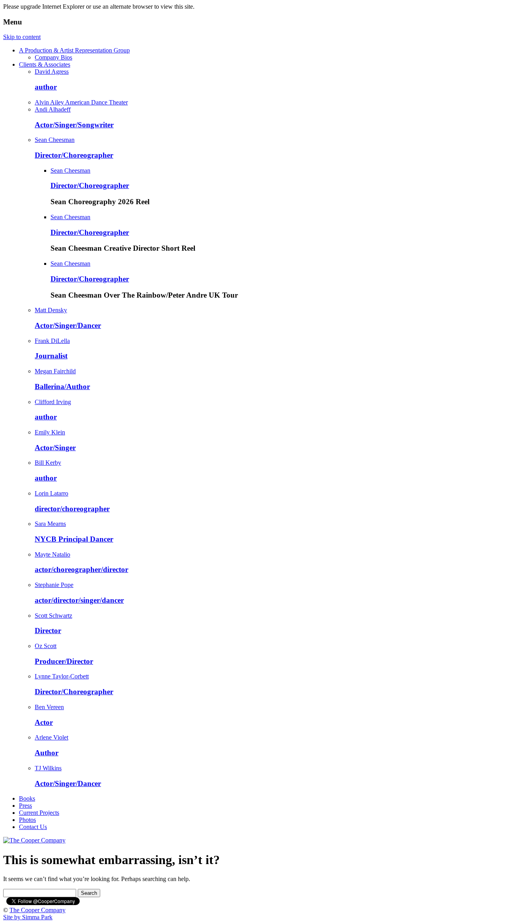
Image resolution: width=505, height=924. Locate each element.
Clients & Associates (44, 64)
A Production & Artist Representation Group (74, 50)
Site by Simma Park (27, 917)
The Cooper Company (37, 910)
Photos (27, 819)
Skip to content (22, 37)
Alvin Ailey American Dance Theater (81, 102)
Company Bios (53, 57)
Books (27, 798)
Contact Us (33, 826)
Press (25, 805)
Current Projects (39, 812)
